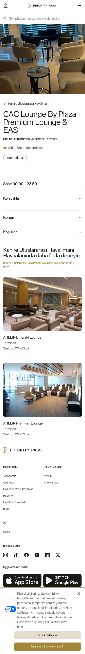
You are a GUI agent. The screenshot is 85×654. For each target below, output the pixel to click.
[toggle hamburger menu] (79, 5)
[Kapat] (78, 593)
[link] (22, 580)
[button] (40, 88)
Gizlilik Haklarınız (47, 635)
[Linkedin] (47, 555)
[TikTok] (16, 555)
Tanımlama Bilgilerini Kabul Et (47, 646)
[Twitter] (58, 555)
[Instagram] (5, 555)
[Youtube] (37, 555)
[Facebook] (26, 555)
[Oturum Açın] (5, 5)
